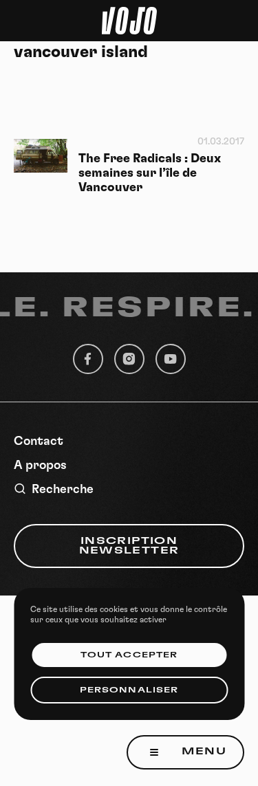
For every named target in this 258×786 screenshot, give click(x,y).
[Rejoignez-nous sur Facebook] (88, 359)
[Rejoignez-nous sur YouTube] (170, 359)
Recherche (63, 489)
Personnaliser (129, 690)
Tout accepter (129, 655)
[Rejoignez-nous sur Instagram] (129, 359)
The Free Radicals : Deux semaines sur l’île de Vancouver (149, 173)
